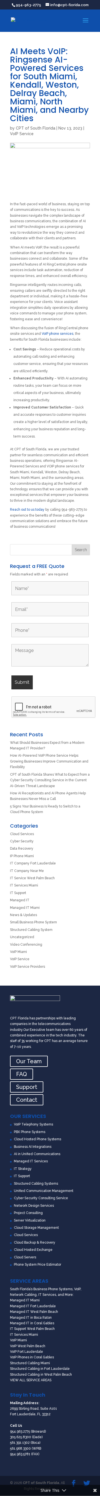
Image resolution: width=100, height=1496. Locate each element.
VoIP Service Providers (27, 967)
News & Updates (23, 915)
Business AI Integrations (32, 1147)
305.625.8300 (20, 1437)
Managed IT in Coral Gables (32, 1323)
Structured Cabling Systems (36, 1184)
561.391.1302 (20, 1443)
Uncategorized (22, 937)
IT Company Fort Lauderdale (33, 863)
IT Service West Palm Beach (32, 878)
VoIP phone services (57, 334)
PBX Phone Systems (29, 1132)
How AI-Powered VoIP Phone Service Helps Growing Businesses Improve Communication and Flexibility (49, 761)
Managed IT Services (31, 1161)
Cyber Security (22, 841)
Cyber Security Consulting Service (41, 1198)
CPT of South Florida (35, 128)
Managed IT (19, 900)
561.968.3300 (20, 1448)
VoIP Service (22, 134)
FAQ (21, 1074)
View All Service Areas (30, 1380)
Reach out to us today (27, 510)
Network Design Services (34, 1206)
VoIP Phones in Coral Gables (32, 1357)
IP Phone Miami (22, 856)
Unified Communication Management (43, 1191)
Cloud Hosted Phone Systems (37, 1139)
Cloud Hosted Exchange (33, 1250)
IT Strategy (23, 1169)
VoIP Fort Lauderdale (26, 1352)
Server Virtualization (30, 1220)
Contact (26, 1099)
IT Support (18, 893)
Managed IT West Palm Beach (34, 1312)
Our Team (29, 1061)
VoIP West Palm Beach (27, 1346)
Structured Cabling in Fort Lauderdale (40, 1369)
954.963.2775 (20, 1431)
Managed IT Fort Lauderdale (33, 1306)
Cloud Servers (25, 1257)
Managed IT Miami (25, 908)
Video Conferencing (26, 945)
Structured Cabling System (31, 930)
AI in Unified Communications (37, 1154)
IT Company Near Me (27, 871)
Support (26, 1087)
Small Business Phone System (33, 922)
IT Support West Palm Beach (32, 1329)
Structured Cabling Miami (30, 1363)
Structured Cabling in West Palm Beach (41, 1374)
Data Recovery (21, 848)
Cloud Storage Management (36, 1228)
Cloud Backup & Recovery (34, 1242)
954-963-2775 (28, 5)
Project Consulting (28, 1213)
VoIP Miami (18, 952)
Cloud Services (22, 834)
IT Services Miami (24, 885)
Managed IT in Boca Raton (31, 1318)
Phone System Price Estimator (37, 1264)
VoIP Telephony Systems (33, 1124)
